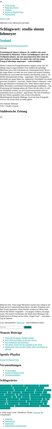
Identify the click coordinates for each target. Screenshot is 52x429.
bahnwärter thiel (6, 388)
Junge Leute (10, 5)
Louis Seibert (35, 395)
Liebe (2, 395)
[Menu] (1, 1)
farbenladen (30, 390)
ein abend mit (19, 390)
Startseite (8, 419)
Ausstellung (44, 386)
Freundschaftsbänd (12, 375)
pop (44, 399)
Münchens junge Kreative (40, 397)
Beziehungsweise (7, 390)
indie (10, 392)
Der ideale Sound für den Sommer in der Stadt (23, 345)
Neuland (5, 40)
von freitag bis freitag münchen (27, 406)
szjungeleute (23, 46)
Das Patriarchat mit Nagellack (17, 342)
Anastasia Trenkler (31, 386)
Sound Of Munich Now (9, 360)
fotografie (47, 390)
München (26, 397)
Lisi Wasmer (10, 395)
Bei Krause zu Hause (35, 388)
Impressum (9, 423)
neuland (8, 10)
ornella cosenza (13, 399)
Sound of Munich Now (14, 12)
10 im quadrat (10, 370)
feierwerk (39, 390)
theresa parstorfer (36, 404)
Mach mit (20, 323)
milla (14, 397)
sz (6, 404)
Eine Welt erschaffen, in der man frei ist (20, 340)
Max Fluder (45, 395)
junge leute (16, 392)
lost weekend (24, 395)
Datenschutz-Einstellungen (15, 426)
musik (19, 397)
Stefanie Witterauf (34, 401)
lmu (17, 395)
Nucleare (37, 412)
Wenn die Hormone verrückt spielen (19, 338)
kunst (45, 392)
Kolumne (38, 392)
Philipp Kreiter (36, 399)
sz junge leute (13, 404)
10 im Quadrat (5, 386)
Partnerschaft (25, 399)
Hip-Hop (3, 392)
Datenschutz (10, 14)
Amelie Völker (18, 386)
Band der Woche (11, 8)
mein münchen (6, 397)
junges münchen (27, 392)
